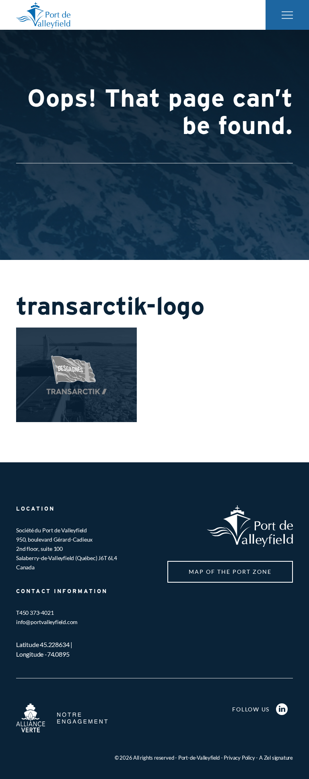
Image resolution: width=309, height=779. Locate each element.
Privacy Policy (239, 757)
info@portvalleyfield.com (47, 621)
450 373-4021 (36, 612)
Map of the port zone (230, 571)
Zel (267, 757)
